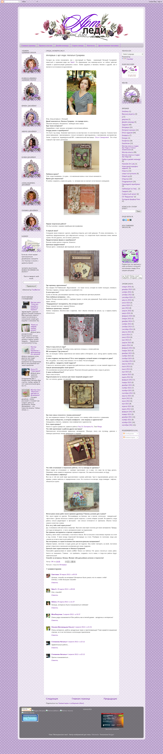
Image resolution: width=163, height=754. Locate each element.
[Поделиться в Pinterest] (74, 562)
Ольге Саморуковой (102, 137)
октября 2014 (127, 326)
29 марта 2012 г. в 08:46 (66, 589)
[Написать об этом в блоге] (68, 562)
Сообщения (129, 433)
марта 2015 (126, 313)
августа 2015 (126, 300)
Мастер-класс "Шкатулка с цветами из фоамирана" (36, 392)
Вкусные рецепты (128, 114)
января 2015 (126, 318)
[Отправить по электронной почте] (66, 562)
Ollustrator (95, 734)
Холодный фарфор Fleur (131, 199)
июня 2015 (126, 305)
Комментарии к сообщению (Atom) (71, 703)
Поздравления (127, 181)
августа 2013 (126, 364)
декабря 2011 (127, 417)
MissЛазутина (56, 614)
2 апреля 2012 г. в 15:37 (71, 614)
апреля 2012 (126, 406)
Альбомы (125, 111)
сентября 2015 (127, 297)
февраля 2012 (127, 412)
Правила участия (45, 45)
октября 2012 (127, 390)
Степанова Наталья (59, 642)
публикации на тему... (130, 189)
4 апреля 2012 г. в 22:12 (76, 642)
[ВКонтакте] (123, 219)
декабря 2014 (127, 321)
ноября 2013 (126, 356)
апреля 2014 (126, 342)
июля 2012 (126, 398)
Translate (129, 59)
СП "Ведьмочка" (128, 197)
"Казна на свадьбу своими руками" (34, 327)
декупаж (125, 119)
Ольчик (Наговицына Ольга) (62, 627)
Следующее (52, 699)
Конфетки (125, 141)
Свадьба (125, 191)
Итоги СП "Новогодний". (36, 370)
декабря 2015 (127, 289)
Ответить (54, 582)
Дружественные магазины (108, 45)
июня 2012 (126, 401)
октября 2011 (127, 422)
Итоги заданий (127, 133)
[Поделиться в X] (70, 562)
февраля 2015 (127, 316)
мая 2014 (125, 340)
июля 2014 (126, 334)
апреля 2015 (126, 311)
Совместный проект (129, 194)
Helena (54, 602)
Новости (125, 171)
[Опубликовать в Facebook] (72, 562)
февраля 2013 (127, 380)
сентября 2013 (127, 361)
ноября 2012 (126, 388)
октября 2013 (127, 358)
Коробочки (126, 143)
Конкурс (125, 138)
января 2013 (126, 382)
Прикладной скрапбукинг (131, 184)
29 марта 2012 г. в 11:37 (66, 602)
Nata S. (54, 589)
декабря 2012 (127, 385)
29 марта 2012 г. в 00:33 (68, 574)
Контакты (91, 45)
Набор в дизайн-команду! (131, 159)
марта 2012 (126, 409)
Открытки (125, 179)
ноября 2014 (126, 324)
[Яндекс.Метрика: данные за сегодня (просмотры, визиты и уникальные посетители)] (38, 711)
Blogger (111, 734)
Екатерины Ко (88, 426)
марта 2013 (126, 377)
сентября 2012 (127, 393)
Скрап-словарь (78, 45)
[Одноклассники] (128, 219)
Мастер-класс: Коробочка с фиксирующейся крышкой (35, 350)
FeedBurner (36, 290)
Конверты (125, 135)
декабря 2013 (127, 353)
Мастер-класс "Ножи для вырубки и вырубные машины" (36, 306)
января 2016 (126, 287)
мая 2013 (125, 372)
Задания (125, 125)
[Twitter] (126, 219)
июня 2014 (126, 337)
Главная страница (28, 45)
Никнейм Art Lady (128, 164)
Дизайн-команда (62, 45)
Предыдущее (110, 699)
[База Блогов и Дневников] (30, 721)
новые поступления (129, 173)
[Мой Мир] (130, 219)
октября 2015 (127, 295)
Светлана (55, 574)
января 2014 (126, 350)
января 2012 (126, 414)
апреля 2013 (126, 374)
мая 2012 (125, 404)
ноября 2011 (126, 420)
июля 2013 (126, 366)
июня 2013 (126, 369)
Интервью (63, 565)
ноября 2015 (126, 292)
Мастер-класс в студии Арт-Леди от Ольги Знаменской (130, 147)
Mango (99, 426)
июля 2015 (126, 303)
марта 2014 (126, 345)
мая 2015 (125, 308)
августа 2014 (126, 332)
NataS (73, 62)
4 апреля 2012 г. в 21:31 (83, 627)
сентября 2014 (127, 329)
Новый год (126, 176)
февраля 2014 (127, 348)
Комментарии (130, 437)
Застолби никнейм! (112, 729)
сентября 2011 (127, 425)
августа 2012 (126, 396)
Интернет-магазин (128, 130)
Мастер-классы (127, 152)
